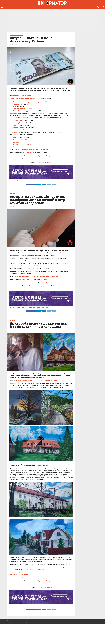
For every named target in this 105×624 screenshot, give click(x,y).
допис (43, 255)
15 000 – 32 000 (25, 144)
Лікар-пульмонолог (19, 108)
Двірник (15, 140)
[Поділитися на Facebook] (31, 184)
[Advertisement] (52, 20)
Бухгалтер (16, 144)
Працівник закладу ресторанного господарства (27, 102)
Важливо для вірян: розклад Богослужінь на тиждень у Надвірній (38, 276)
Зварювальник (17, 120)
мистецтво (20, 606)
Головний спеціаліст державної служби (25, 111)
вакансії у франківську (19, 180)
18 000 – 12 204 (24, 140)
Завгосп (15, 147)
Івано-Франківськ (31, 180)
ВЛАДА (19, 6)
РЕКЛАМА (66, 6)
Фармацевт (16, 142)
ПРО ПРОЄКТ (73, 6)
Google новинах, (27, 152)
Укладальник (17, 130)
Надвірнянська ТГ (25, 307)
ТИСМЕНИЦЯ (36, 6)
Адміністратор (17, 104)
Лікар (14, 125)
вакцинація (16, 307)
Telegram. (55, 156)
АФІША (60, 6)
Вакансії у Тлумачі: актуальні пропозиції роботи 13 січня (32, 149)
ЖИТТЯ (14, 6)
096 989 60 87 (48, 162)
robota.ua (17, 132)
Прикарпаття (40, 180)
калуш (15, 606)
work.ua (16, 113)
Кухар (14, 106)
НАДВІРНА (43, 6)
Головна (7, 6)
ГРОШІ (24, 6)
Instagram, (49, 156)
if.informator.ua (13, 622)
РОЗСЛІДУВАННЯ (52, 6)
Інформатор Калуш (51, 380)
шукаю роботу (48, 180)
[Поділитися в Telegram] (41, 184)
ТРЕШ (29, 6)
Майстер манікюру (18, 127)
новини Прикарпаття (30, 606)
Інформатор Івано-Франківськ (22, 95)
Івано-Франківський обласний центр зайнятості (24, 98)
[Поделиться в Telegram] (41, 311)
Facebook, (43, 156)
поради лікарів (34, 307)
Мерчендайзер (17, 123)
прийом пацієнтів (44, 307)
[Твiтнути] (51, 184)
